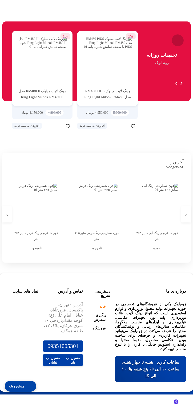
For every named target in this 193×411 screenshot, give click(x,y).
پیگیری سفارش (100, 317)
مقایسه (124, 126)
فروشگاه (99, 328)
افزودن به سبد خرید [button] (92, 125)
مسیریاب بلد (73, 360)
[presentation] (176, 81)
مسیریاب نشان (53, 360)
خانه (103, 306)
